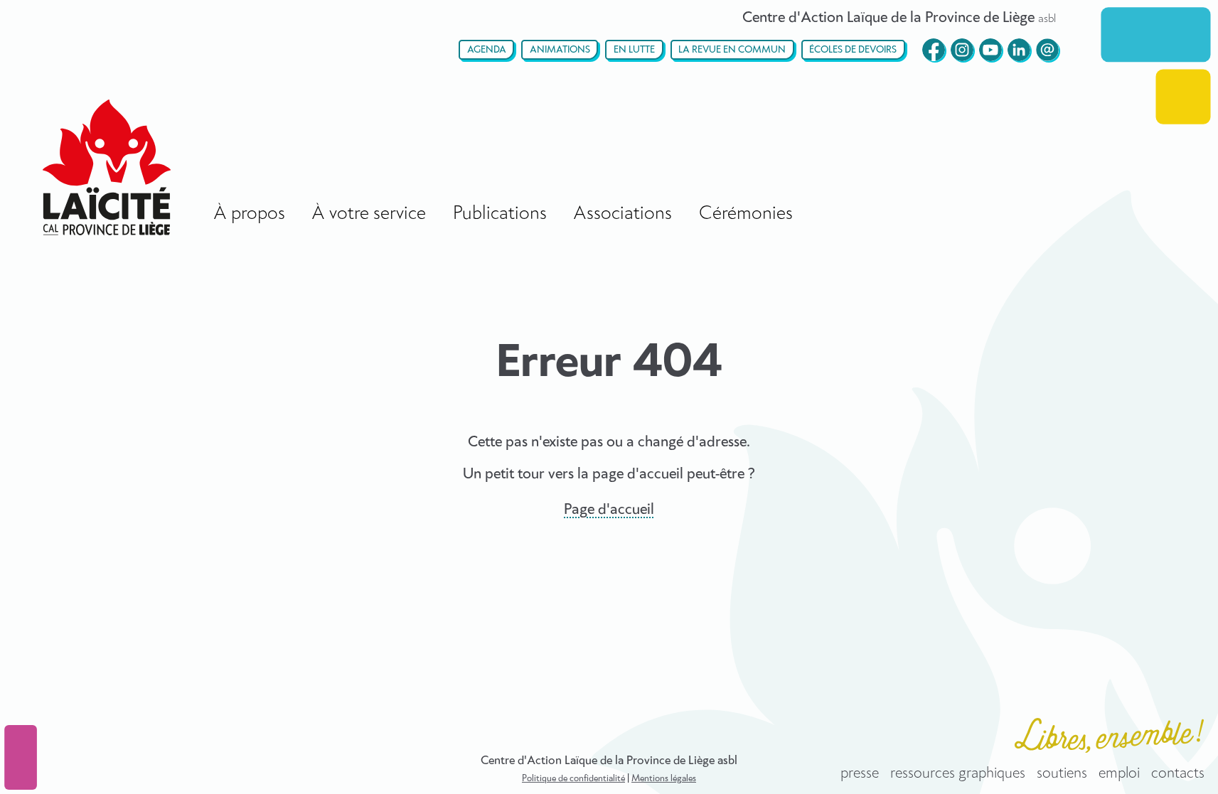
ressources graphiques (957, 773)
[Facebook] (933, 50)
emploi (1119, 773)
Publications (500, 213)
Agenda (486, 50)
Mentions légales (663, 778)
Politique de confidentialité (573, 778)
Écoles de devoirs (853, 50)
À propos (249, 213)
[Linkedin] (1019, 50)
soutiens (1062, 773)
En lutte (634, 50)
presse (859, 773)
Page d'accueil (609, 509)
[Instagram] (962, 50)
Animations (560, 50)
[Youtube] (990, 50)
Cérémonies (746, 213)
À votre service (368, 213)
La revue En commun (732, 50)
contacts (1177, 773)
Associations (622, 213)
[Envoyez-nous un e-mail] (1047, 50)
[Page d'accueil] (107, 167)
